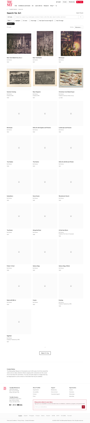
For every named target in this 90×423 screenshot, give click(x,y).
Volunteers (71, 392)
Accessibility (36, 392)
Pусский (70, 415)
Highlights (17, 20)
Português (31, 415)
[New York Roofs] (45, 43)
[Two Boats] (19, 216)
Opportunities (72, 387)
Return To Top (45, 353)
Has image (33, 20)
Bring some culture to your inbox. (44, 402)
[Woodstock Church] (71, 181)
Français (38, 415)
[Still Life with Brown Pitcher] (71, 147)
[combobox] (46, 17)
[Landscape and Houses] (71, 113)
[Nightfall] (19, 321)
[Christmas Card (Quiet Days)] (71, 77)
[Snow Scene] (45, 181)
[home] (7, 9)
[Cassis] (45, 285)
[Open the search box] (56, 5)
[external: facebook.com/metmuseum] (10, 404)
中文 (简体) (63, 415)
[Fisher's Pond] (19, 251)
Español (25, 415)
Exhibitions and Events (24, 5)
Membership (72, 1)
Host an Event (54, 392)
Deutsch (48, 415)
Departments (36, 389)
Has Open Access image (45, 20)
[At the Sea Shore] (71, 216)
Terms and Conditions (12, 420)
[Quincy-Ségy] (45, 251)
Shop (51, 5)
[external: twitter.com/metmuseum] (12, 404)
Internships (71, 396)
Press (34, 396)
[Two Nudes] (19, 147)
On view (25, 20)
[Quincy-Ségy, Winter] (71, 251)
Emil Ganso (10, 23)
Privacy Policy (21, 420)
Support (53, 387)
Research (46, 5)
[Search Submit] (80, 17)
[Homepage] (9, 3)
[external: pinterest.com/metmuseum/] (13, 404)
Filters (9, 20)
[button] (52, 20)
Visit (16, 5)
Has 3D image (59, 20)
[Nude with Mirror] (19, 285)
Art (32, 5)
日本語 (53, 415)
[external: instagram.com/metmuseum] (15, 404)
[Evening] (71, 285)
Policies (34, 394)
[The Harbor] (45, 147)
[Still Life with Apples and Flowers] (45, 113)
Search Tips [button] (79, 13)
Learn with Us (38, 5)
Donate (65, 1)
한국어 (57, 415)
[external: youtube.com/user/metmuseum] (19, 404)
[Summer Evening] (19, 77)
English (20, 415)
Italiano (43, 415)
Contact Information (29, 420)
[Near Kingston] (45, 77)
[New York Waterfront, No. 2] (19, 43)
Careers (71, 389)
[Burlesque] (71, 43)
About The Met (36, 387)
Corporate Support (55, 394)
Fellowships (71, 394)
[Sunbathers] (19, 181)
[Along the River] (45, 216)
